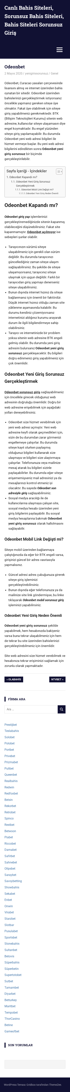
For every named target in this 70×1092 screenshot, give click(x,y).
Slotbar (9, 925)
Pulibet (9, 768)
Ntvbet (56, 680)
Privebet (9, 756)
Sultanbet (10, 950)
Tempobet (11, 1012)
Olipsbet (9, 868)
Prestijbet (10, 725)
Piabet (8, 837)
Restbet (9, 825)
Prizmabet (11, 762)
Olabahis (14, 680)
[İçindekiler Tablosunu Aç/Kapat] (57, 171)
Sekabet (9, 893)
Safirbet (9, 856)
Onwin (8, 906)
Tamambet (11, 987)
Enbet (8, 900)
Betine (8, 1025)
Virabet (9, 912)
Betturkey (10, 1000)
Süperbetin (11, 969)
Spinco (9, 818)
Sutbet (8, 981)
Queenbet (10, 774)
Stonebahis (11, 943)
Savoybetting (13, 881)
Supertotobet (12, 975)
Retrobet (9, 812)
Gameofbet (11, 1031)
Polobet (9, 743)
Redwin (9, 787)
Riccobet (10, 843)
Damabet (10, 850)
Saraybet (10, 875)
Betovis (9, 956)
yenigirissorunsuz (36, 73)
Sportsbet (10, 937)
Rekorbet (10, 806)
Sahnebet (10, 862)
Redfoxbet (11, 793)
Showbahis (11, 887)
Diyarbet (9, 994)
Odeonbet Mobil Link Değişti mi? (37, 189)
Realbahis (11, 781)
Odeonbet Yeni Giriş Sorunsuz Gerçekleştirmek (33, 183)
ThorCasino (12, 1018)
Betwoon (10, 831)
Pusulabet (11, 931)
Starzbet (9, 918)
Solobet (9, 737)
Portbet (9, 749)
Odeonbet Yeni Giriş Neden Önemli (42, 193)
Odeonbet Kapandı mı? (23, 177)
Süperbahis (11, 962)
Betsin (8, 800)
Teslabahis (11, 731)
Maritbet (9, 1006)
